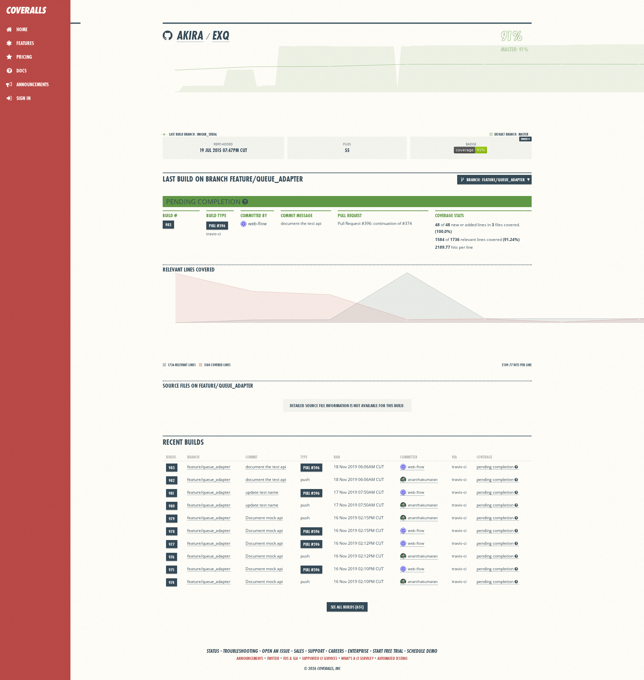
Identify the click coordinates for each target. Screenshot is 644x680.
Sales (299, 650)
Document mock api (264, 517)
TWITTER (273, 658)
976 (171, 557)
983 (168, 225)
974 (171, 582)
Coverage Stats (449, 215)
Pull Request (350, 215)
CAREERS (336, 650)
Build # (170, 215)
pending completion (204, 201)
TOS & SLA (290, 658)
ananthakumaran (423, 479)
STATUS (213, 650)
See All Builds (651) (347, 607)
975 (171, 570)
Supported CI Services (319, 658)
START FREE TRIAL (388, 650)
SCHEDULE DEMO (422, 650)
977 (172, 544)
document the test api (301, 223)
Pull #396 (217, 226)
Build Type (216, 215)
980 (172, 506)
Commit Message (296, 215)
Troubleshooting (240, 650)
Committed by (253, 215)
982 (172, 480)
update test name (262, 492)
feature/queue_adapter (208, 466)
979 (172, 519)
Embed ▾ (525, 139)
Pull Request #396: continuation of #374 (375, 223)
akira (190, 35)
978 (172, 531)
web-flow (257, 224)
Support (316, 650)
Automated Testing (392, 658)
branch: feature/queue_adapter (495, 180)
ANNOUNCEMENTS (249, 658)
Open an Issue (276, 650)
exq (220, 35)
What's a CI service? (357, 658)
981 (171, 493)
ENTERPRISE (358, 650)
